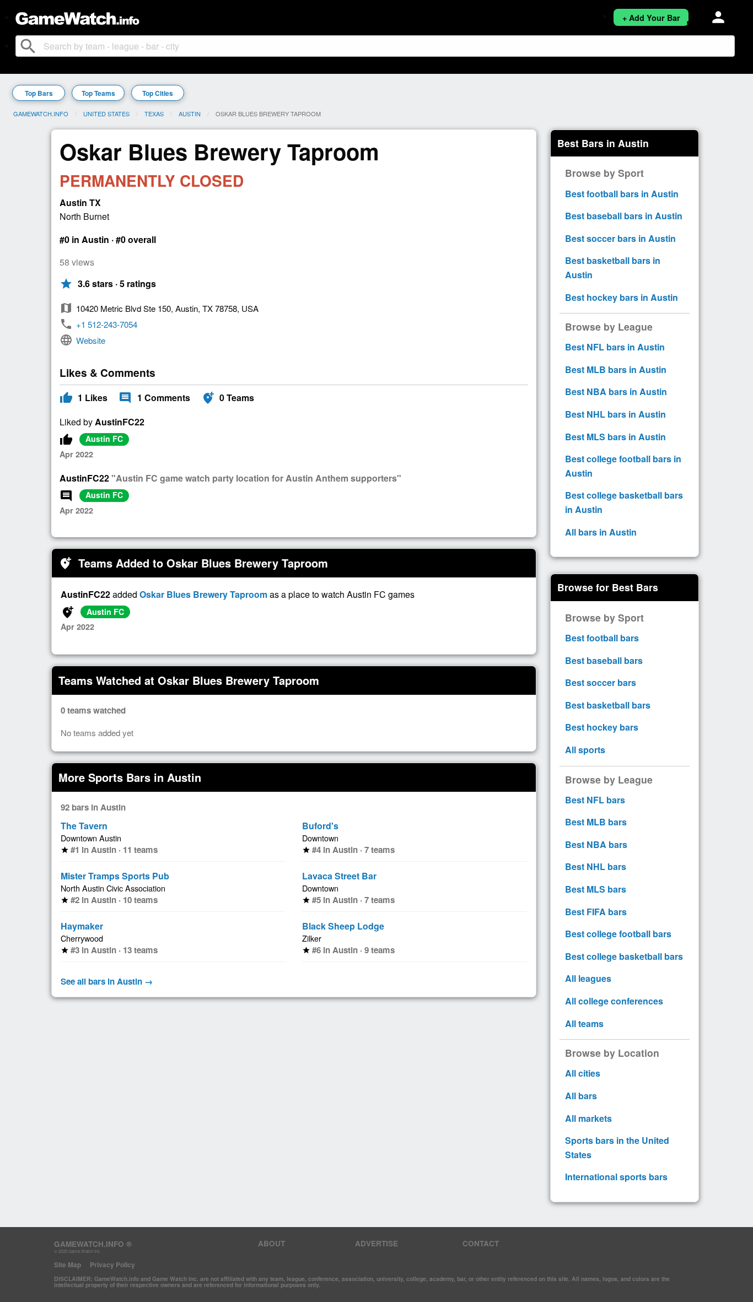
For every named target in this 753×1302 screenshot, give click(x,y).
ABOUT (271, 1243)
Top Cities (157, 93)
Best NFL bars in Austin (615, 347)
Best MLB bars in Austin (615, 369)
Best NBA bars (596, 844)
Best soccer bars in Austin (620, 238)
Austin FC (104, 438)
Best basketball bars (607, 705)
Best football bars (602, 637)
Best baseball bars (604, 660)
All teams (584, 1023)
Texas (154, 113)
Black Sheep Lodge (343, 926)
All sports (585, 749)
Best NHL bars (595, 866)
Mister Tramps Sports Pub (115, 875)
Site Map (67, 1264)
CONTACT (480, 1243)
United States (106, 113)
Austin (190, 113)
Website (90, 340)
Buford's (320, 825)
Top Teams (98, 93)
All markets (588, 1118)
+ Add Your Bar (651, 17)
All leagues (588, 978)
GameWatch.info (40, 113)
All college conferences (614, 1001)
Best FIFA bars (596, 911)
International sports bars (616, 1176)
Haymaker (82, 926)
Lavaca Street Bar (339, 875)
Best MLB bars (596, 821)
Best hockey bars (601, 727)
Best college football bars (618, 933)
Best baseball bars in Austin (623, 215)
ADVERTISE (376, 1243)
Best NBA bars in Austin (616, 391)
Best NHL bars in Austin (615, 414)
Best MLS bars (595, 889)
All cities (582, 1073)
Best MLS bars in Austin (615, 436)
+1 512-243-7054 (106, 324)
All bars (581, 1095)
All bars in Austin (601, 532)
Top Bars (39, 93)
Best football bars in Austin (622, 193)
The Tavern (84, 825)
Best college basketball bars (624, 956)
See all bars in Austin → (107, 981)
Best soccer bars (600, 682)
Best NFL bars (595, 799)
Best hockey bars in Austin (621, 297)
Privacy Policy (112, 1264)
